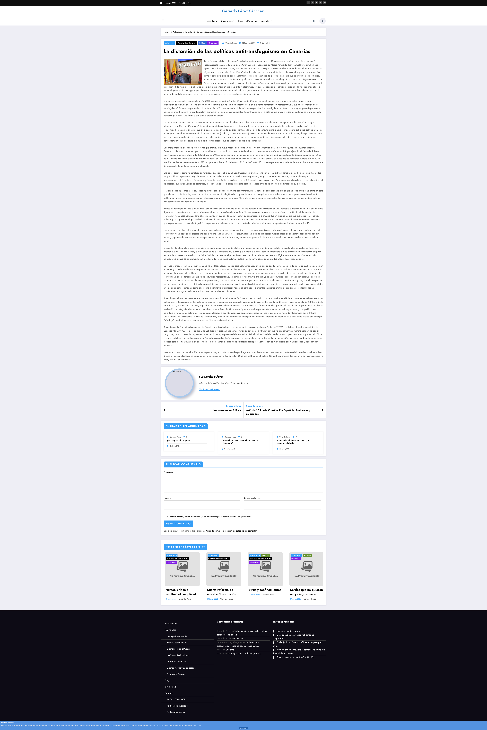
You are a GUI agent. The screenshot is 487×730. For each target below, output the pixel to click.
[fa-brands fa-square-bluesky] (316, 2)
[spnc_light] (322, 21)
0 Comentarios (265, 43)
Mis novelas (226, 21)
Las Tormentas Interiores (178, 655)
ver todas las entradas (209, 389)
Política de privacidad (177, 705)
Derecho (264, 555)
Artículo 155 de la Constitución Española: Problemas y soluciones (278, 412)
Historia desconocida (177, 642)
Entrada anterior (233, 406)
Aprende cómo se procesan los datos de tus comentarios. (233, 530)
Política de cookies (176, 712)
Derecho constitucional (186, 43)
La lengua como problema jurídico (244, 653)
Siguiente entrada (254, 406)
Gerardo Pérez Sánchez (243, 11)
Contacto (265, 21)
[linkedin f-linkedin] (324, 2)
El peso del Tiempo (176, 674)
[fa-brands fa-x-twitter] (320, 2)
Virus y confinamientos (263, 590)
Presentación (212, 21)
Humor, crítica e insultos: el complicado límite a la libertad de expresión (180, 592)
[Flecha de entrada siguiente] (322, 410)
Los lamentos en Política (227, 410)
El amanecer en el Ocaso (178, 648)
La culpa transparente (177, 636)
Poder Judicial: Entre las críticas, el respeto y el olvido (293, 442)
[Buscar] (314, 21)
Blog (240, 21)
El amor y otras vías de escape (181, 667)
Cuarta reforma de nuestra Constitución (220, 592)
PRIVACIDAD (196, 726)
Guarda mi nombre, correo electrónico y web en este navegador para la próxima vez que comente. (209, 516)
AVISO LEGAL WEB (176, 699)
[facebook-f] (308, 2)
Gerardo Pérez (231, 43)
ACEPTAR (243, 728)
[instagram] (312, 2)
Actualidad (169, 43)
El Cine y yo (251, 21)
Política (202, 43)
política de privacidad (155, 726)
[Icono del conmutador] (163, 21)
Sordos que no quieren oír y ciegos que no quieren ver (305, 592)
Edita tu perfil (236, 383)
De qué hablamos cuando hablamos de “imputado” (240, 442)
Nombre (167, 498)
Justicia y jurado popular (178, 440)
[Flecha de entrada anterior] (164, 410)
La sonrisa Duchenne (176, 661)
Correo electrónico (252, 498)
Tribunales (213, 43)
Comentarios (169, 472)
